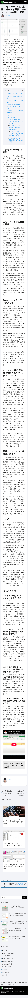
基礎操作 (4, 969)
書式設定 (4, 972)
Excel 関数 (5, 967)
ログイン (21, 884)
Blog (3, 950)
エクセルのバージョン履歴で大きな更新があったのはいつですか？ (16, 128)
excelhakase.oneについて (7, 991)
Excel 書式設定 (6, 961)
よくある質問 (11, 117)
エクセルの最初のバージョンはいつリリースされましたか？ (16, 121)
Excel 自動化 (5, 964)
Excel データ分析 (6, 953)
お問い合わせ (18, 991)
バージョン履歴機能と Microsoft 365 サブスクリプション (14, 106)
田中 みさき (7, 15)
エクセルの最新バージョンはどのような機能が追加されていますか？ (16, 134)
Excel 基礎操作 (6, 958)
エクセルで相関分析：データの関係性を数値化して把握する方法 (7, 792)
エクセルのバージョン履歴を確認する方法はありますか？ (16, 140)
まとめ (10, 115)
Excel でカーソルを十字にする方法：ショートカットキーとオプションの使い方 (21, 792)
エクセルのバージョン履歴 (15, 94)
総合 (3, 975)
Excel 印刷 (5, 956)
